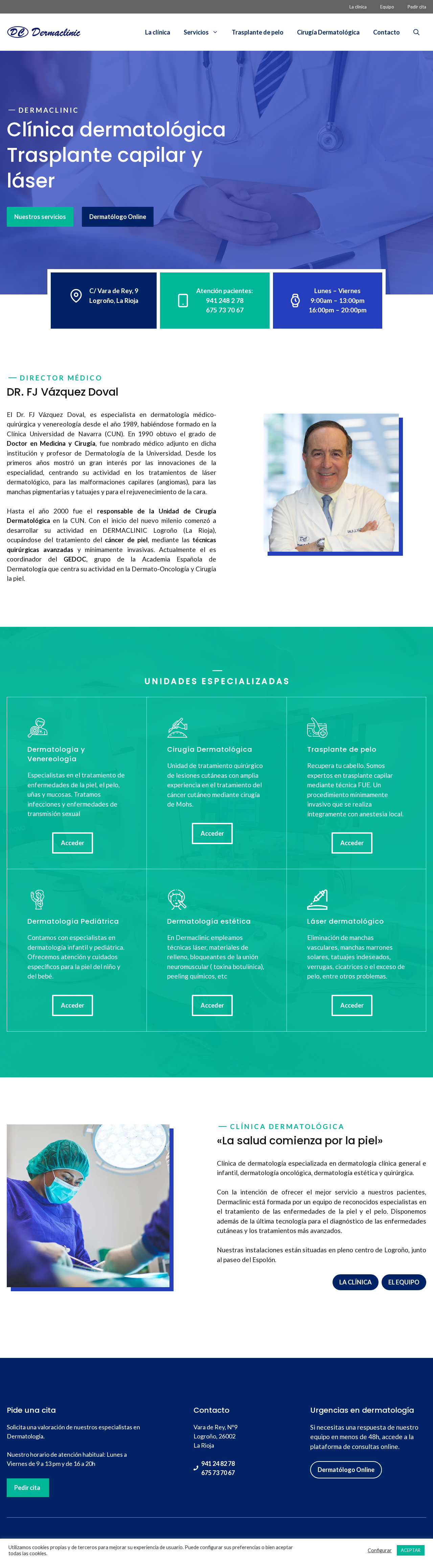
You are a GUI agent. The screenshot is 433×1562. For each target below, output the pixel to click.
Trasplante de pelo (257, 32)
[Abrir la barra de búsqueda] (416, 32)
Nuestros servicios (40, 216)
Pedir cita (417, 6)
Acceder (72, 842)
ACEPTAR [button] (410, 1550)
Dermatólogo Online (117, 216)
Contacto (386, 32)
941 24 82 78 (218, 1463)
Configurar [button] (380, 1550)
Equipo (387, 6)
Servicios (196, 32)
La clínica (358, 6)
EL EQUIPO (403, 1282)
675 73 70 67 (218, 1472)
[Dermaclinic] (44, 31)
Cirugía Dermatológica (328, 32)
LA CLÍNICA (355, 1282)
